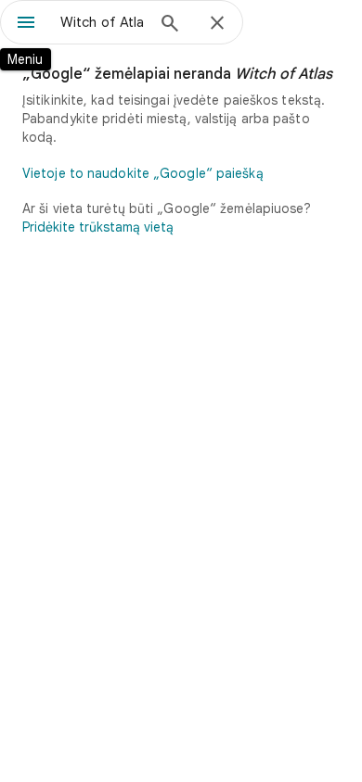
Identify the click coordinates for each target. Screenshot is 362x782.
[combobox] (102, 22)
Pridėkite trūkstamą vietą (98, 227)
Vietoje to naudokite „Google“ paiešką (143, 173)
